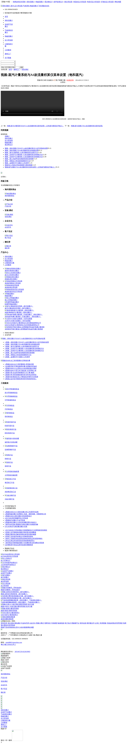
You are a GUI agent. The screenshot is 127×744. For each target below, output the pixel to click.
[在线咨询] (70, 80)
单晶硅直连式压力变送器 (13, 291)
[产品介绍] (9, 204)
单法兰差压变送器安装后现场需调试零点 (20, 540)
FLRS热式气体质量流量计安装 (16, 526)
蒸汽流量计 (5, 577)
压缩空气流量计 (6, 573)
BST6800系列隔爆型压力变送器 (16, 518)
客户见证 (8, 237)
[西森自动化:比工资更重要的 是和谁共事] (15, 360)
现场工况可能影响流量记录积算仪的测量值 (20, 532)
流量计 (7, 136)
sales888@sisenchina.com (14, 642)
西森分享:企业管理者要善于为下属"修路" (20, 372)
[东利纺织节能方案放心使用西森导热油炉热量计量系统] (24, 327)
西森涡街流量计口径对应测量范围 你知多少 (21, 522)
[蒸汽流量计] (5, 575)
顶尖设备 (11, 623)
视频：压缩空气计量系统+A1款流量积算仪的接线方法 (24, 157)
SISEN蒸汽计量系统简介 (9, 615)
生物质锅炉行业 (10, 449)
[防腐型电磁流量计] (12, 302)
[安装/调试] (9, 214)
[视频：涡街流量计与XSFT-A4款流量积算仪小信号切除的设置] (23, 338)
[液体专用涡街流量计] (13, 268)
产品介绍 (8, 206)
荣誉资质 (4, 623)
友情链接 (10, 627)
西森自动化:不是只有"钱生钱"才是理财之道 (20, 370)
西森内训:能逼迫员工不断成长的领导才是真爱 (21, 377)
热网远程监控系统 (19, 2)
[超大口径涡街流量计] (13, 273)
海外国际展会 (9, 195)
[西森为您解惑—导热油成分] (11, 587)
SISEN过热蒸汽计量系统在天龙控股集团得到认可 (22, 325)
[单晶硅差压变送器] (12, 285)
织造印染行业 (9, 425)
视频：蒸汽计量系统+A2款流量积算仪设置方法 (21, 152)
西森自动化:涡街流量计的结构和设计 (18, 516)
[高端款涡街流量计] (12, 277)
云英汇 (97, 623)
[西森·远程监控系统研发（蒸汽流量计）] (15, 592)
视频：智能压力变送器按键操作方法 (17, 161)
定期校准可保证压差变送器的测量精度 (19, 545)
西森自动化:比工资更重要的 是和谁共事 (19, 364)
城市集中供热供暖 (11, 442)
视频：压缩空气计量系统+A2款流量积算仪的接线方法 (24, 154)
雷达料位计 (9, 144)
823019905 (26, 651)
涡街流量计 (31, 2)
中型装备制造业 (10, 400)
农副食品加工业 (10, 492)
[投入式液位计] (6, 558)
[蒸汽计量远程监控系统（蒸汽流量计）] (19, 306)
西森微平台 (75, 623)
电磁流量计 (40, 2)
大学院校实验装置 (11, 475)
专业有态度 (25, 623)
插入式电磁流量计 (11, 300)
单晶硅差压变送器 (11, 287)
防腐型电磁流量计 (11, 304)
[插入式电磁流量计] (12, 298)
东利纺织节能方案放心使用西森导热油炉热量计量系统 (24, 329)
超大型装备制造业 (11, 392)
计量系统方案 (9, 263)
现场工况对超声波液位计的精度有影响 (19, 536)
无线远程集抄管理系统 (115, 623)
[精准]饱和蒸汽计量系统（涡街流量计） (19, 312)
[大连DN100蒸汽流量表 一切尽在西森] (18, 318)
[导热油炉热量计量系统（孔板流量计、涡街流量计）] (24, 314)
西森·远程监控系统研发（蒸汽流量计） (14, 594)
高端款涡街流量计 (11, 279)
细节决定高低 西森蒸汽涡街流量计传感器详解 (21, 524)
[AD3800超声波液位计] (9, 562)
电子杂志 (68, 623)
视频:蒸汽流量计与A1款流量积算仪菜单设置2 (87, 126)
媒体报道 (61, 623)
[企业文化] (9, 225)
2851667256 (19, 651)
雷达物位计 (49, 2)
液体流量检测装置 (7, 619)
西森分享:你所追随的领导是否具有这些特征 (21, 374)
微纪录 (7, 248)
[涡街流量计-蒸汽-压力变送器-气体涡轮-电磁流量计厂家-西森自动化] (25, 6)
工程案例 (8, 265)
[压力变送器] (5, 583)
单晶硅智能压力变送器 (13, 283)
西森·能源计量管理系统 (9, 610)
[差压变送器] (5, 579)
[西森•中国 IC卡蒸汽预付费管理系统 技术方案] (17, 604)
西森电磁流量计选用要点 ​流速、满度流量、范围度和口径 (25, 514)
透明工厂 (17, 69)
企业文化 (8, 227)
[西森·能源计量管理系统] (10, 608)
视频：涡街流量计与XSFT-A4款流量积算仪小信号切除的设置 (26, 148)
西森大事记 (40, 623)
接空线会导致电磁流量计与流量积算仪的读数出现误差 (24, 543)
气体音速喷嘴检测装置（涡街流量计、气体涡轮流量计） (20, 602)
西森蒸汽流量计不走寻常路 (15, 520)
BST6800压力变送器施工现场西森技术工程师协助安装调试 (26, 530)
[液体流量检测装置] (8, 617)
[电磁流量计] (9, 293)
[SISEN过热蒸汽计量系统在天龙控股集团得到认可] (23, 323)
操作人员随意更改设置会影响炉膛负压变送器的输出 (23, 538)
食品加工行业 (9, 482)
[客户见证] (9, 235)
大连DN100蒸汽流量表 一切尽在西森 (18, 321)
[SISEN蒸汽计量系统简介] (10, 613)
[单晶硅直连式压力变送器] (14, 289)
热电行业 (8, 459)
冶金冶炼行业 (9, 499)
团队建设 (17, 623)
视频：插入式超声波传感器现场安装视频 (19, 159)
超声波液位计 (58, 2)
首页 (10, 69)
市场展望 (54, 623)
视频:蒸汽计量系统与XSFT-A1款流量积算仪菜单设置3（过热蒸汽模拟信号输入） (35, 126)
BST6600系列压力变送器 (9, 556)
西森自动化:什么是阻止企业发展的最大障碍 (21, 368)
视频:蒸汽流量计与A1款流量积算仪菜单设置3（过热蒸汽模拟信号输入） (30, 167)
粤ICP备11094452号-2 (8, 644)
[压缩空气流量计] (7, 571)
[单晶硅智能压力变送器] (13, 281)
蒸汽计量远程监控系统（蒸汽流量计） (18, 308)
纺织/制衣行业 (10, 433)
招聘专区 (47, 623)
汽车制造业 (9, 409)
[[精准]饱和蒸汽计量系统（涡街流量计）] (19, 310)
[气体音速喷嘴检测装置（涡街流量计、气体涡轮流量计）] (21, 600)
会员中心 (17, 627)
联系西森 (103, 623)
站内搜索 (24, 627)
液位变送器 (68, 2)
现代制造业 (9, 416)
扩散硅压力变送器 (107, 2)
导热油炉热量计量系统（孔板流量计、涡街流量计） (23, 316)
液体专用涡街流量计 (12, 270)
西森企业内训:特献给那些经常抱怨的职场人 (21, 379)
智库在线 (83, 623)
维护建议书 (90, 623)
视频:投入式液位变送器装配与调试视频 (18, 165)
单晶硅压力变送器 (79, 2)
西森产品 (4, 627)
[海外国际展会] (10, 193)
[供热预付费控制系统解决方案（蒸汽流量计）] (17, 596)
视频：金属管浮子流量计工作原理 (17, 163)
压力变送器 (9, 140)
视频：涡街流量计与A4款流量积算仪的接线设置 (21, 150)
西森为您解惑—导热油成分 (10, 590)
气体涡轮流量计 (6, 714)
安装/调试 (25, 69)
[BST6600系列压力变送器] (10, 554)
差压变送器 (5, 581)
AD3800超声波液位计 (8, 565)
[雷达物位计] (5, 567)
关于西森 (4, 726)
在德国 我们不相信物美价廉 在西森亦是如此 (21, 366)
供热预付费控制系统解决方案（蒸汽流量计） (17, 598)
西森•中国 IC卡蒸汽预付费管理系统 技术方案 (16, 606)
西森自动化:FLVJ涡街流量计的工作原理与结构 (21, 512)
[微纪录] (8, 246)
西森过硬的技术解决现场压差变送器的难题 (20, 534)
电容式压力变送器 (93, 2)
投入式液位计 (5, 560)
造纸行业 (8, 466)
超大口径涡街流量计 (12, 275)
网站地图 (118, 2)
